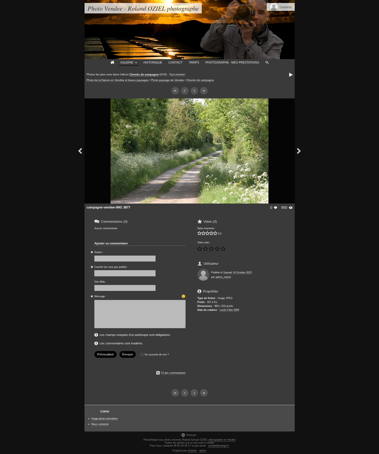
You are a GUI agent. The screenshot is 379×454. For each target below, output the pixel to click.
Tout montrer (177, 74)
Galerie (126, 62)
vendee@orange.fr (218, 445)
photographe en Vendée (222, 439)
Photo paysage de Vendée (167, 80)
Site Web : (100, 281)
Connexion (286, 7)
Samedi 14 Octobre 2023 (237, 272)
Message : (100, 296)
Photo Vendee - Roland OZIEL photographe (143, 8)
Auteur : (98, 252)
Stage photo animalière (104, 418)
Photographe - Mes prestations (232, 62)
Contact (175, 62)
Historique (153, 62)
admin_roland (223, 277)
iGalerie (192, 450)
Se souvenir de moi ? (156, 354)
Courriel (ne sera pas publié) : (111, 266)
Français (188, 435)
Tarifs (194, 62)
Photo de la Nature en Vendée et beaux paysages (117, 80)
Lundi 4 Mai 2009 (229, 309)
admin (202, 450)
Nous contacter (100, 424)
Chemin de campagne (144, 74)
